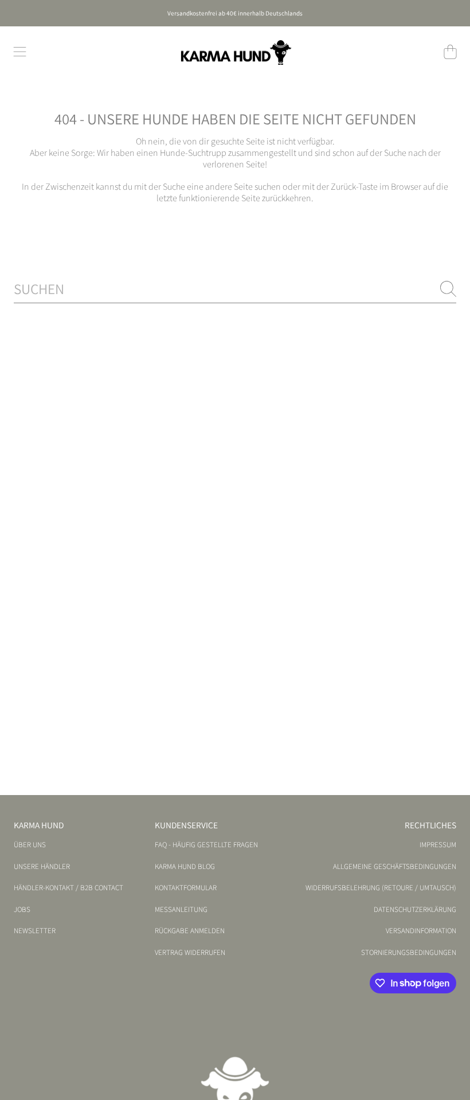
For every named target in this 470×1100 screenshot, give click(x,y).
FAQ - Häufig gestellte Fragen (206, 845)
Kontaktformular (186, 888)
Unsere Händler (42, 867)
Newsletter (35, 931)
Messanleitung (181, 910)
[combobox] (235, 289)
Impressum (438, 845)
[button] (20, 52)
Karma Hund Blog (185, 867)
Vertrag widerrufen (190, 953)
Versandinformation (421, 931)
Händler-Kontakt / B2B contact (68, 888)
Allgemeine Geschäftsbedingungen (394, 867)
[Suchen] (448, 289)
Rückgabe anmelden (190, 931)
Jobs (22, 910)
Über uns (30, 845)
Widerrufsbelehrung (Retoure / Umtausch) (381, 888)
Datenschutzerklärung (415, 910)
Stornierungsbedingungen (408, 953)
